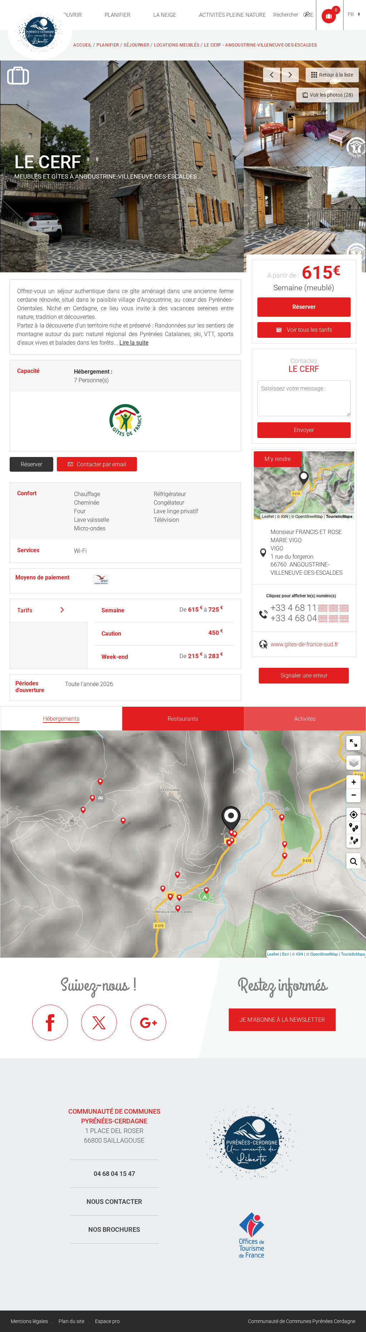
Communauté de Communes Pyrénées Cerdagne (301, 1321)
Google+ (148, 1022)
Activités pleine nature (232, 15)
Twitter (99, 1022)
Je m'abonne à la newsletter (282, 1019)
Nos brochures (114, 1229)
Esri (285, 954)
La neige (164, 15)
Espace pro (107, 1321)
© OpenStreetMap (322, 954)
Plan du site (71, 1321)
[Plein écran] (353, 743)
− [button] (353, 795)
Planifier (117, 15)
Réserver (31, 464)
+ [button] (353, 782)
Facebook (50, 1022)
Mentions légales (29, 1321)
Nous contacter (114, 1201)
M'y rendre (277, 459)
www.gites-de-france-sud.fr (304, 644)
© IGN (297, 954)
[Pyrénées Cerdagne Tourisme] (40, 31)
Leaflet (273, 954)
